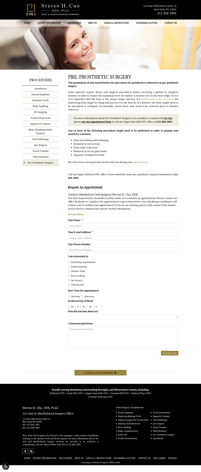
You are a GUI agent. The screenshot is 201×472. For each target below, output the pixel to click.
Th (90, 306)
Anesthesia (40, 88)
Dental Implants (79, 266)
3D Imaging (40, 112)
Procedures (74, 23)
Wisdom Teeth (78, 271)
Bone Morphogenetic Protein (40, 131)
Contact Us (171, 23)
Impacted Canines (40, 123)
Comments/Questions (80, 323)
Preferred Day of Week (80, 300)
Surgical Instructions (116, 23)
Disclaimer (159, 458)
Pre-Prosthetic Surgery (40, 162)
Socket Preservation (127, 438)
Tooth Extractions (40, 117)
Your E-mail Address (80, 232)
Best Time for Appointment (83, 290)
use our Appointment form (96, 121)
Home (27, 23)
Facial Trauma (40, 150)
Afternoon (89, 296)
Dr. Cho (168, 118)
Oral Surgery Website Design (93, 462)
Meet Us (92, 23)
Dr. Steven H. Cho (54, 435)
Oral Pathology (40, 139)
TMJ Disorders (41, 156)
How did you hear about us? (83, 311)
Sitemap (172, 458)
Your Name (75, 220)
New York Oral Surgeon (34, 435)
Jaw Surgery (77, 280)
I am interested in (78, 256)
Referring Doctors (146, 23)
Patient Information (49, 23)
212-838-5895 (166, 13)
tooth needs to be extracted (157, 99)
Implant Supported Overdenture (133, 419)
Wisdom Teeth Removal (129, 423)
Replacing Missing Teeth (129, 416)
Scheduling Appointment (83, 262)
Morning (75, 296)
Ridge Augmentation (128, 431)
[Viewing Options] (5, 466)
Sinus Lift (122, 434)
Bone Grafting (78, 275)
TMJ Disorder (77, 284)
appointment (140, 162)
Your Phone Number (79, 244)
